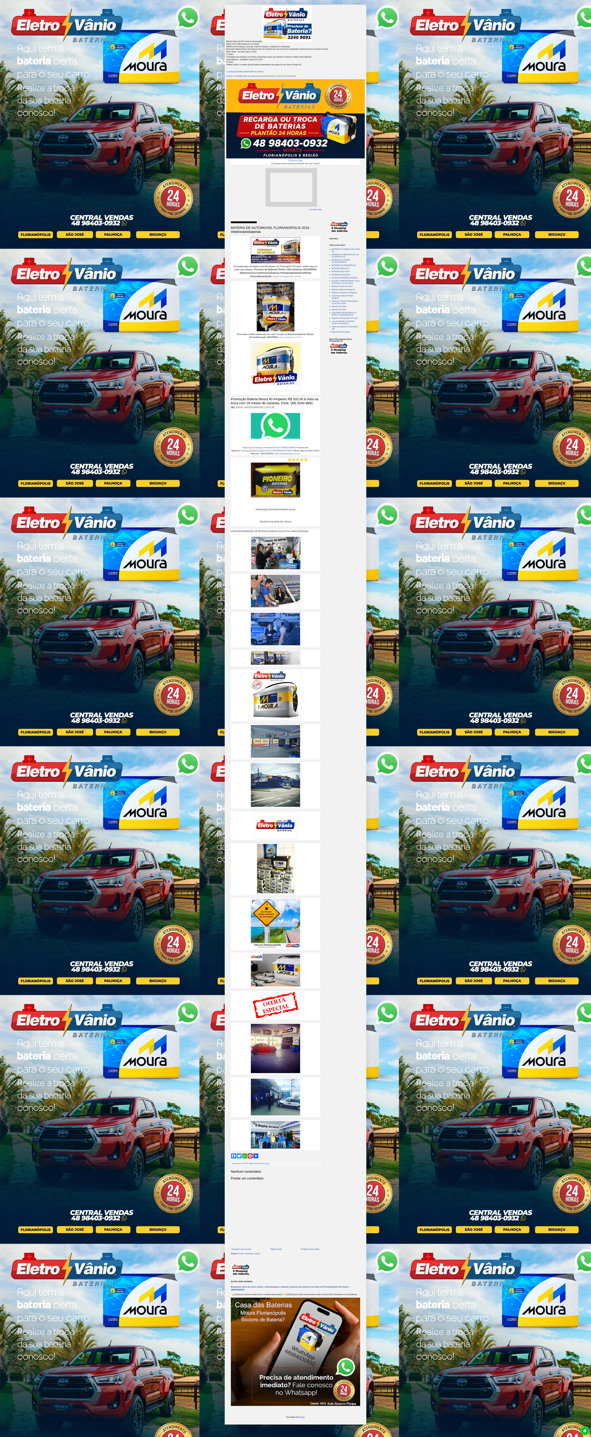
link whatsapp (584, 1430)
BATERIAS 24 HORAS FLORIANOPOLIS (341, 261)
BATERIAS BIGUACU (341, 268)
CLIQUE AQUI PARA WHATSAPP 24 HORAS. (245, 72)
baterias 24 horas (339, 309)
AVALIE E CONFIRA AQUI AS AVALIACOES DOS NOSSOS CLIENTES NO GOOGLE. (261, 76)
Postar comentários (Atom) (249, 1254)
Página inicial (276, 1249)
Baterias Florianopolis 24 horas (345, 318)
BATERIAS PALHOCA (341, 271)
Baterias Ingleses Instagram (343, 289)
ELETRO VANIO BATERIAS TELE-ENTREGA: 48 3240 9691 (346, 282)
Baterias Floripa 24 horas (342, 286)
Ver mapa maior (315, 209)
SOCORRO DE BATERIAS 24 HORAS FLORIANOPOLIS (344, 314)
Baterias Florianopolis (341, 332)
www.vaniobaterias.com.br (286, 276)
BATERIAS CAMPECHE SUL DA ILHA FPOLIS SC (345, 256)
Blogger (301, 1417)
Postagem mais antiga (310, 1249)
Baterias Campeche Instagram (344, 293)
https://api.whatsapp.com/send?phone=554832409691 (269, 447)
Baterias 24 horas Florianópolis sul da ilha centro (345, 302)
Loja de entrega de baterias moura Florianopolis (343, 322)
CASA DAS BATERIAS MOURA (345, 278)
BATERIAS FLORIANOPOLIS (344, 265)
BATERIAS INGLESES (341, 275)
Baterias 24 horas (339, 306)
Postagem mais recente (241, 1249)
